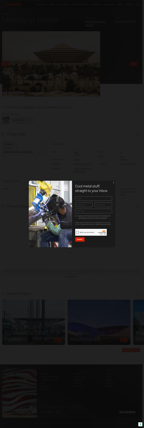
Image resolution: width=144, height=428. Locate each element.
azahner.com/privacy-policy (103, 224)
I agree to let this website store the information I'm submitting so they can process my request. (94, 217)
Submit (80, 239)
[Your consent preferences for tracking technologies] (140, 424)
